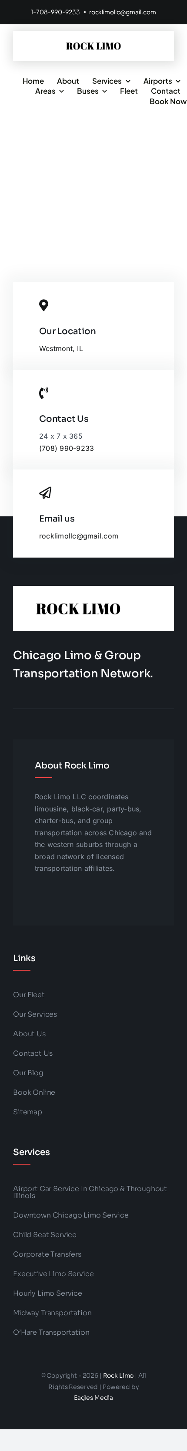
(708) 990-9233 (66, 448)
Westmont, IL (61, 348)
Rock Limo (118, 1375)
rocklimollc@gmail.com (122, 12)
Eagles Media (93, 1398)
